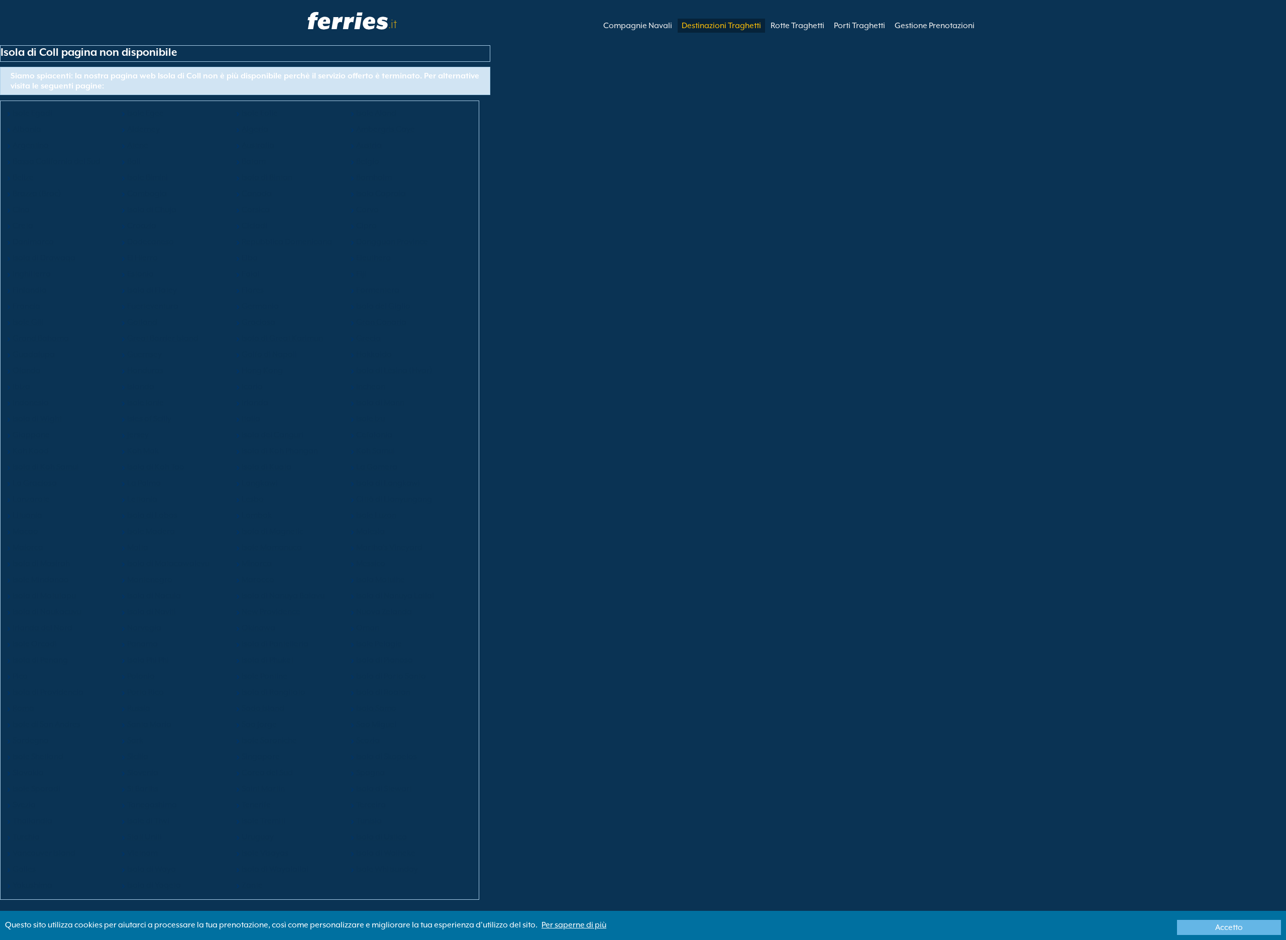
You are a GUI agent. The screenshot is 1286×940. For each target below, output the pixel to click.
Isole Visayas (265, 853)
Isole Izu (370, 418)
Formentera (377, 290)
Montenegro (149, 579)
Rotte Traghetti (797, 25)
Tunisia (369, 820)
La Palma (144, 483)
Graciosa (258, 322)
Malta (137, 547)
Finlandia (30, 290)
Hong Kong (262, 370)
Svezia (24, 804)
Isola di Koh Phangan (280, 450)
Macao (25, 531)
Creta (23, 225)
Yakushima (32, 885)
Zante (252, 885)
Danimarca (33, 241)
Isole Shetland (38, 756)
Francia (26, 306)
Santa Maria (149, 724)
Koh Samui (375, 450)
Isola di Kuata (266, 467)
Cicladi (254, 225)
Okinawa (258, 627)
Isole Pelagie (379, 643)
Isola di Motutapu (44, 595)
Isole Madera (151, 531)
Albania (27, 129)
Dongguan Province (392, 241)
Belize (23, 177)
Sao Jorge (259, 724)
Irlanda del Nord (42, 627)
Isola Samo (376, 708)
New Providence (271, 611)
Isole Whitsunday (387, 869)
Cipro (366, 225)
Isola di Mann (380, 402)
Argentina (31, 145)
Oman (367, 627)
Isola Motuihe (380, 579)
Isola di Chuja (151, 209)
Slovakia (28, 772)
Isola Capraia (381, 193)
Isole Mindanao (41, 579)
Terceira (371, 804)
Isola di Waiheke (385, 853)
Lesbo (253, 499)
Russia (138, 708)
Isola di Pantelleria (275, 643)
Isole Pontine (264, 676)
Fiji (361, 273)
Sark (135, 740)
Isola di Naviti (151, 611)
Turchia (26, 836)
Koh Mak (143, 450)
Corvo (367, 209)
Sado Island (263, 708)
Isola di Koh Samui (46, 467)
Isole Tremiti (263, 820)
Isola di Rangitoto (273, 692)
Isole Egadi (32, 113)
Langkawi (260, 483)
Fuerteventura (152, 306)
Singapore (261, 756)
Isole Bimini (147, 177)
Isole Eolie (260, 113)
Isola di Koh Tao (155, 467)
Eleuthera (373, 257)
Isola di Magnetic (272, 531)
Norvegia (144, 627)
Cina (21, 209)
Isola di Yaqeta (154, 885)
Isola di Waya (151, 869)
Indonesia (31, 402)
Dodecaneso (150, 241)
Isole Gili (28, 322)
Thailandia (32, 820)
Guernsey (144, 354)
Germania (260, 306)
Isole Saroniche (269, 740)
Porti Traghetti (859, 25)
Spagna (370, 772)
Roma (23, 708)
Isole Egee (145, 113)
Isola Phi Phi (148, 660)
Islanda (140, 386)
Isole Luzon (376, 515)
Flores (253, 290)
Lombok (257, 515)
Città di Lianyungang (394, 499)
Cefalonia (374, 434)
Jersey (138, 434)
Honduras (145, 370)
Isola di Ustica (381, 836)
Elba (250, 257)
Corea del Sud (267, 772)
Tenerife (256, 804)
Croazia (141, 225)
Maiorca (28, 547)
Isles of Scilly (149, 418)
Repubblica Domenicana (287, 241)
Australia (258, 145)
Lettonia (142, 499)
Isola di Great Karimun (282, 338)
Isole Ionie (145, 402)
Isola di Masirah (41, 563)
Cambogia (147, 193)
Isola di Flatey (152, 290)
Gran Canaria (381, 322)
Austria (369, 145)
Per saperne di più (574, 924)
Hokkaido (374, 354)
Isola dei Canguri (272, 434)
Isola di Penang (40, 660)
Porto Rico (145, 692)
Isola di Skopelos (386, 756)
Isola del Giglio (383, 306)
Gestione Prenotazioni (935, 25)
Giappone (31, 434)
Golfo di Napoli (269, 354)
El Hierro (142, 257)
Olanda (27, 370)
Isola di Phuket (267, 660)
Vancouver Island (44, 853)
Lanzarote (31, 499)
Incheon (370, 386)
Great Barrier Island (162, 338)
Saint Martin (263, 788)
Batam (254, 161)
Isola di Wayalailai (275, 869)
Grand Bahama (41, 338)
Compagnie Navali (637, 25)
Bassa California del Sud (56, 161)
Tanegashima (152, 804)
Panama (142, 643)
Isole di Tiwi (148, 820)
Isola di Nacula (154, 595)
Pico (20, 676)
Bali (134, 161)
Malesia (370, 531)
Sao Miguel (376, 724)
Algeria (255, 129)
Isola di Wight (37, 418)
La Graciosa (35, 483)
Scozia (368, 740)
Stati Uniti (144, 836)
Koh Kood (31, 450)
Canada (257, 193)
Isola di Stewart (384, 788)
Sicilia (137, 756)
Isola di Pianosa (384, 660)
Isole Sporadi (36, 788)
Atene (137, 145)
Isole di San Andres (46, 724)
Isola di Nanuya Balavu (283, 595)
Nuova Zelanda (384, 611)
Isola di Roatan (383, 692)
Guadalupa (34, 354)
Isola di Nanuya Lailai (395, 595)
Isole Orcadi (35, 643)
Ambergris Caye (385, 129)
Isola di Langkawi (388, 483)
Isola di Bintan (267, 177)
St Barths (142, 788)
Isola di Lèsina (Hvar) (394, 370)
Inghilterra (32, 273)
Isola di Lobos (152, 515)
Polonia (141, 676)
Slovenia (142, 772)
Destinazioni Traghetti (721, 25)
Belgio (367, 161)
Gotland (142, 322)
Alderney (143, 129)
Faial (251, 273)
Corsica (256, 209)
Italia (251, 418)
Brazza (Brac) (37, 193)
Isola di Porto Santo (391, 676)
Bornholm (374, 177)
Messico (370, 563)
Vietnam (142, 853)
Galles (24, 869)
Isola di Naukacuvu (47, 611)
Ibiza (21, 386)
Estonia (140, 273)
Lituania (27, 515)
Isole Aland (376, 113)
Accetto (1229, 927)
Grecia (368, 338)
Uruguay (258, 836)
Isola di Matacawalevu (168, 563)
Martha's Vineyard (389, 547)
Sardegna (31, 740)
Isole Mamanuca (272, 547)
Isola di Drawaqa (44, 257)
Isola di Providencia (48, 692)
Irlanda (255, 402)
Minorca (257, 563)
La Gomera (376, 467)
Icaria (252, 386)
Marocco (258, 579)
